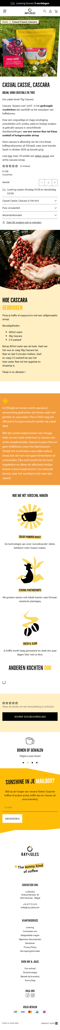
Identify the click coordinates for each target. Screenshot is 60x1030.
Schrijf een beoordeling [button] (30, 716)
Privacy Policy (30, 947)
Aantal (5, 182)
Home (5, 21)
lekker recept (42, 156)
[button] (10, 166)
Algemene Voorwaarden (30, 939)
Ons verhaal (30, 968)
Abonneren (12, 818)
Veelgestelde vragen (30, 935)
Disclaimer (30, 943)
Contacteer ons (30, 931)
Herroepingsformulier (30, 950)
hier (10, 156)
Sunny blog (30, 980)
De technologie (30, 972)
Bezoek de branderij (30, 976)
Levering (30, 927)
